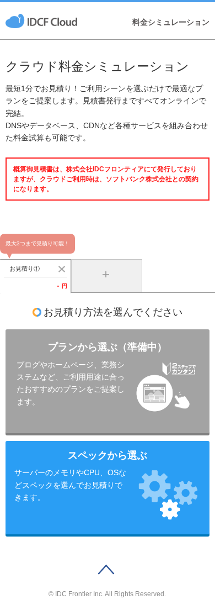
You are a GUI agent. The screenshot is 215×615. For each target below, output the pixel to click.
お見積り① (24, 268)
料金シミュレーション (170, 22)
